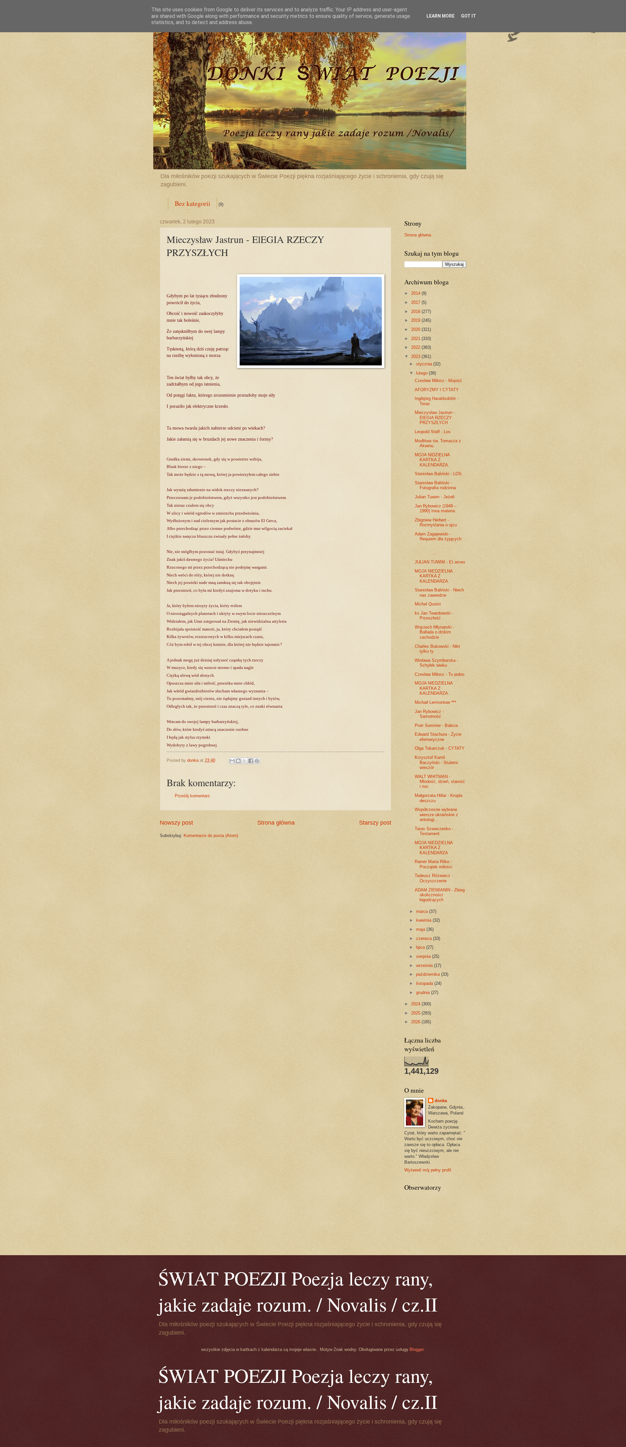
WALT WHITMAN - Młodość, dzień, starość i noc (440, 781)
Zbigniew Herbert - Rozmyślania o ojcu (436, 522)
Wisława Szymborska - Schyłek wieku (436, 663)
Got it (468, 16)
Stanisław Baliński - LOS (438, 473)
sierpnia (424, 956)
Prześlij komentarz (192, 795)
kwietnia (424, 920)
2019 (416, 320)
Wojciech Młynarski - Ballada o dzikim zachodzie (434, 632)
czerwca (424, 938)
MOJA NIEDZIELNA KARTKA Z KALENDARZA (434, 847)
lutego (422, 373)
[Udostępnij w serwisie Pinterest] (257, 761)
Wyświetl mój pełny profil (427, 1170)
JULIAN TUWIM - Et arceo (440, 562)
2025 (416, 1013)
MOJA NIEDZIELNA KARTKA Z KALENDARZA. (434, 576)
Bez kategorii (192, 203)
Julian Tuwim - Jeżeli (435, 496)
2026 (416, 1021)
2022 (416, 347)
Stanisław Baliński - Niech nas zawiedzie (439, 592)
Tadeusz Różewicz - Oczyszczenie (434, 878)
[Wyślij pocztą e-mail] (232, 761)
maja (421, 929)
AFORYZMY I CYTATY (437, 389)
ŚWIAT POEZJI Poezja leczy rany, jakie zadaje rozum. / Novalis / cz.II (298, 1291)
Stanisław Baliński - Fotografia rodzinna (435, 485)
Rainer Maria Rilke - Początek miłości (433, 864)
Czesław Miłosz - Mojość (438, 380)
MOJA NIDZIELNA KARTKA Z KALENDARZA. (432, 459)
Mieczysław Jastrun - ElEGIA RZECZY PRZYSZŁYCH (435, 417)
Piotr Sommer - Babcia (436, 725)
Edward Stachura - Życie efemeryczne (438, 737)
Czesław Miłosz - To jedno (439, 674)
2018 (416, 311)
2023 (416, 356)
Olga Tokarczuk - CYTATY (440, 748)
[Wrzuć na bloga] (238, 761)
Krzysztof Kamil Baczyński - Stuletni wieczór (436, 762)
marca (422, 911)
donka (441, 1100)
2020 (416, 329)
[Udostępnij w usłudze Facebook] (250, 761)
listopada (425, 983)
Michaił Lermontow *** (435, 702)
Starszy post (375, 822)
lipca (421, 947)
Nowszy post (176, 822)
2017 (416, 302)
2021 (416, 338)
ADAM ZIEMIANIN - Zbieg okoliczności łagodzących (440, 894)
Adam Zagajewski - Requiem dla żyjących (438, 536)
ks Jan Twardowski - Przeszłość (434, 615)
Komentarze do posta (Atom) (211, 835)
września (425, 965)
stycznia (424, 364)
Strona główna (276, 822)
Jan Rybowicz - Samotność (429, 714)
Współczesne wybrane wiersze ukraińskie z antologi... (436, 814)
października (428, 974)
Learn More (440, 16)
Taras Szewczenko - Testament (434, 831)
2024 (416, 1003)
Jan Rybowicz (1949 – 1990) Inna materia (435, 508)
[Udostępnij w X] (244, 761)
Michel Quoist (428, 604)
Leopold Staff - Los (433, 431)
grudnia (423, 992)
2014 (416, 293)
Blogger (417, 1349)
